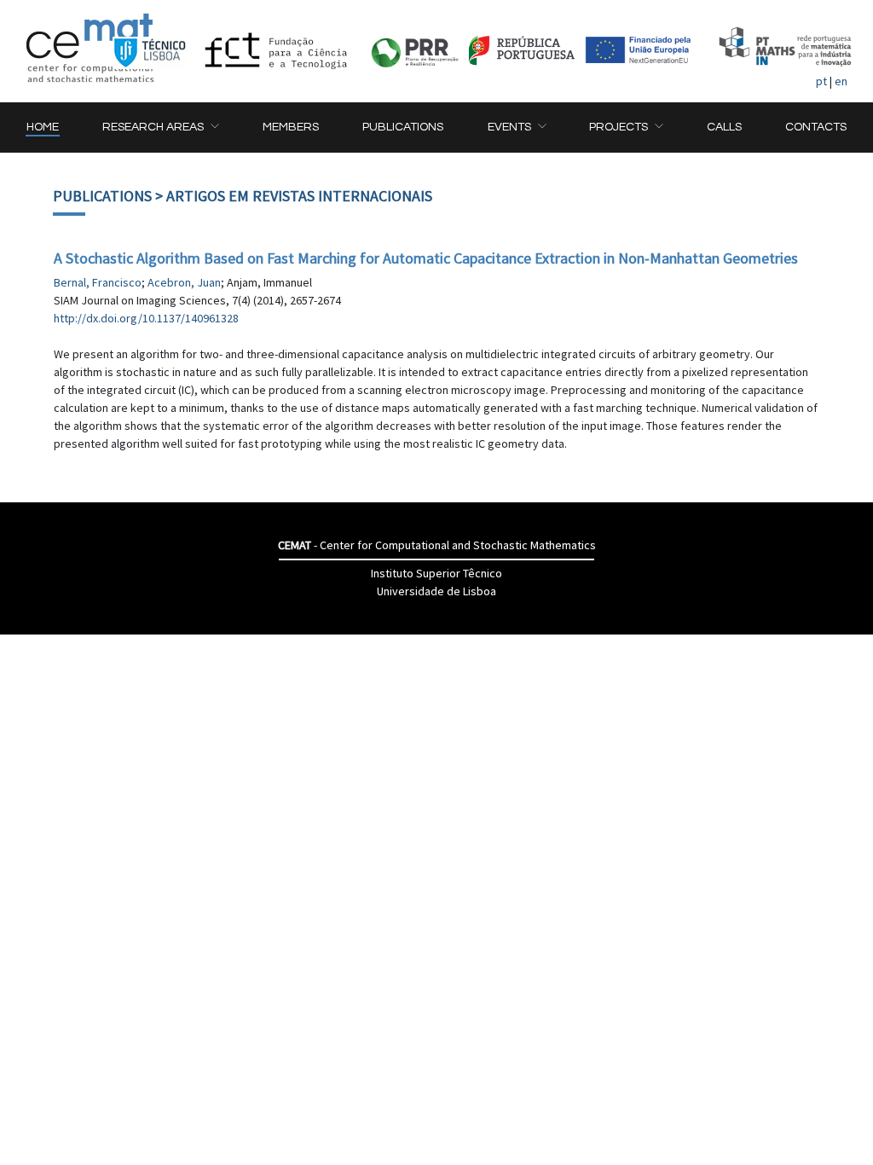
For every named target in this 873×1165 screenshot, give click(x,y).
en (841, 81)
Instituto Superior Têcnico (436, 573)
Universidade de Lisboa (436, 591)
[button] (160, 127)
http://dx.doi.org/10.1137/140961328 (146, 318)
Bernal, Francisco (98, 282)
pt (821, 81)
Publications (102, 196)
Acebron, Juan (184, 282)
